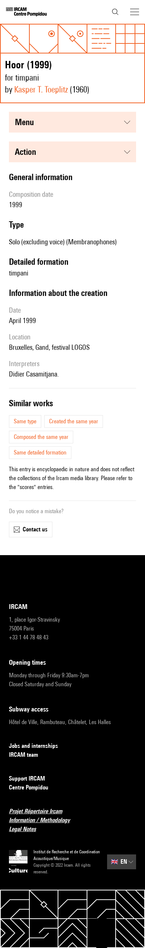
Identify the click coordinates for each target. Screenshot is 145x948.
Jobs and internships (33, 745)
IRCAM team (23, 754)
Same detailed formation (40, 452)
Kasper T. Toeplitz (41, 89)
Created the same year (73, 421)
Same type (25, 421)
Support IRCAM (27, 778)
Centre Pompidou (28, 787)
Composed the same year (41, 436)
